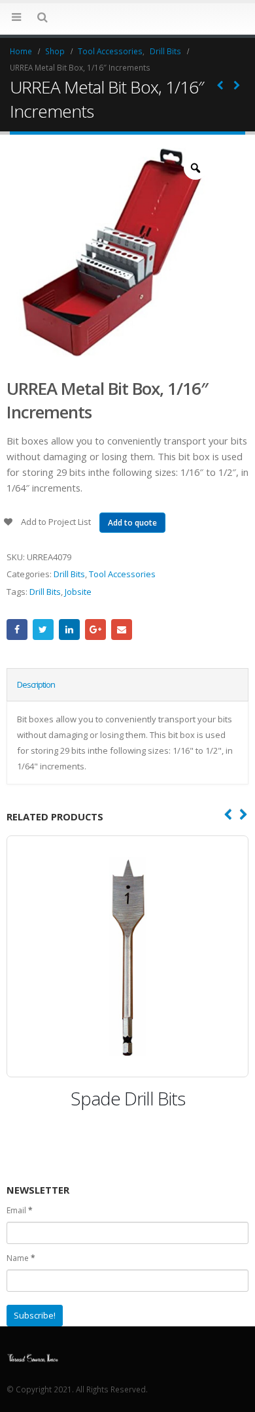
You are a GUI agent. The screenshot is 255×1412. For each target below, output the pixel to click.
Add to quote (132, 522)
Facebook (17, 629)
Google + (95, 629)
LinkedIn (69, 629)
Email (121, 629)
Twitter (43, 629)
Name (21, 1258)
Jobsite (78, 591)
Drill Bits (69, 574)
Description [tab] (36, 684)
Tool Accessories (122, 574)
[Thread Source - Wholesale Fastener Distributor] (33, 1356)
